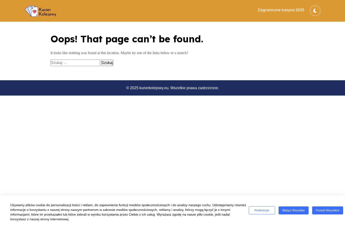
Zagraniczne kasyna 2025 (281, 10)
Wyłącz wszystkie (293, 210)
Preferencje (261, 210)
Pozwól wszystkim (327, 210)
